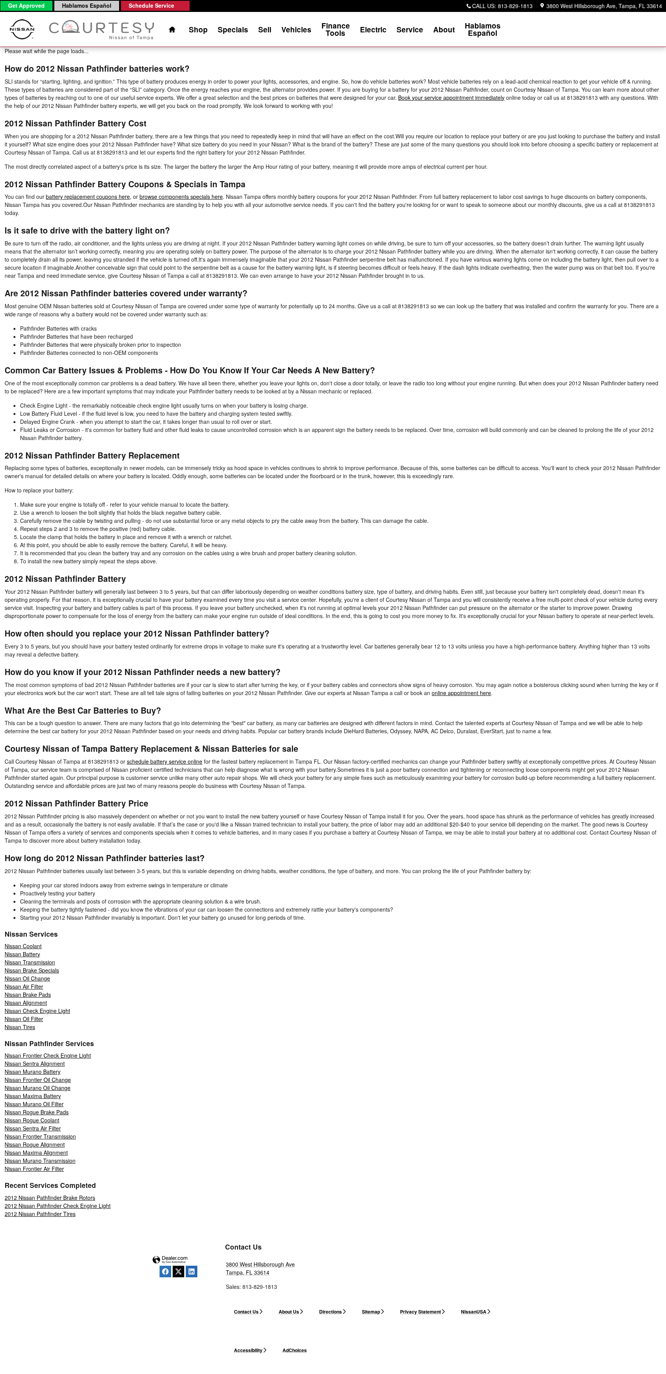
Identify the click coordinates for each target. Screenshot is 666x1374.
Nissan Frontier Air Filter (34, 1168)
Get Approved (26, 5)
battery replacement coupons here (88, 196)
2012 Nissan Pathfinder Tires (40, 1214)
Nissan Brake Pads (28, 994)
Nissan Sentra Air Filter (33, 1128)
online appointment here (461, 693)
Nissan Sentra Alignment (35, 1063)
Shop (198, 29)
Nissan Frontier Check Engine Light (48, 1055)
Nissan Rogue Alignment (35, 1144)
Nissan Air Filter (24, 986)
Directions (330, 1311)
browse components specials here (181, 196)
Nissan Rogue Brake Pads (37, 1112)
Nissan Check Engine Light (37, 1011)
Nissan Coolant (23, 946)
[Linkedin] (191, 1271)
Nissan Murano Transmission (40, 1160)
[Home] (22, 29)
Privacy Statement (420, 1311)
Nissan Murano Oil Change (38, 1088)
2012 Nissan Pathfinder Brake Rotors (50, 1197)
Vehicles (296, 29)
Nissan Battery (22, 954)
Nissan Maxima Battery (33, 1096)
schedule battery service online (164, 761)
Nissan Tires (20, 1027)
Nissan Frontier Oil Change (38, 1079)
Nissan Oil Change (27, 978)
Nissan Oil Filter (24, 1019)
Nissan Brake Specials (32, 970)
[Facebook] (165, 1271)
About (444, 29)
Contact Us (246, 1311)
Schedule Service (151, 5)
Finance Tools (335, 29)
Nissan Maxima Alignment (36, 1152)
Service (410, 29)
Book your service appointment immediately (451, 97)
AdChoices (295, 1350)
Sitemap (371, 1311)
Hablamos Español (86, 5)
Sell (264, 29)
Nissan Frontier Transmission (40, 1136)
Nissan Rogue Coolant (32, 1120)
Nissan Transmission (30, 962)
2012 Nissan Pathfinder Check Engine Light (58, 1205)
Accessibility (248, 1350)
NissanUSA (473, 1311)
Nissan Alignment (26, 1002)
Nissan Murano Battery (33, 1071)
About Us (289, 1311)
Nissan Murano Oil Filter (34, 1104)
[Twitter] (178, 1271)
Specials (233, 29)
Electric (373, 29)
